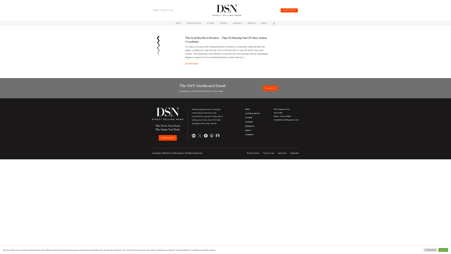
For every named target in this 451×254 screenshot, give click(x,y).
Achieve (223, 23)
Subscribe (289, 10)
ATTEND (210, 23)
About (264, 23)
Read (178, 23)
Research (237, 23)
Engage (251, 23)
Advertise (282, 153)
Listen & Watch (194, 23)
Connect (249, 135)
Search (274, 24)
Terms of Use (268, 153)
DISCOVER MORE (191, 64)
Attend (248, 118)
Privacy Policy (253, 153)
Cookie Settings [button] (430, 250)
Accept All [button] (443, 250)
